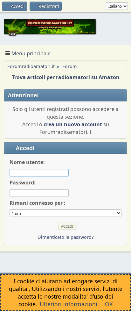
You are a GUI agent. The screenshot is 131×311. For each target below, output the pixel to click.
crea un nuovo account (73, 124)
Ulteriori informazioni (68, 304)
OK (109, 304)
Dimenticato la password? (65, 237)
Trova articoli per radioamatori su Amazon (66, 77)
